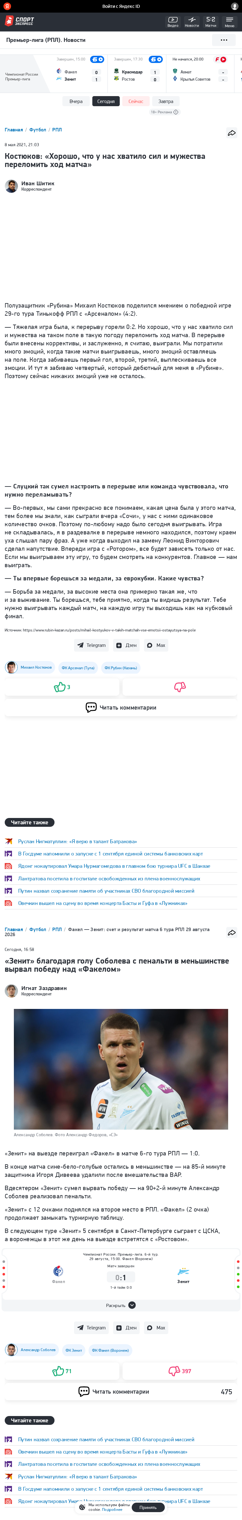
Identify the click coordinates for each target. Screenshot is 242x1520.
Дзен (131, 645)
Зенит (183, 1281)
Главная (14, 130)
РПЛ (57, 130)
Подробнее (112, 1509)
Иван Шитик (37, 183)
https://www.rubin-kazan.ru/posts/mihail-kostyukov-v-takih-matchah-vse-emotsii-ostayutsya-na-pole (109, 630)
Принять (148, 1507)
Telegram (96, 645)
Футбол (38, 130)
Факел (58, 1281)
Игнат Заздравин (44, 988)
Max (161, 645)
